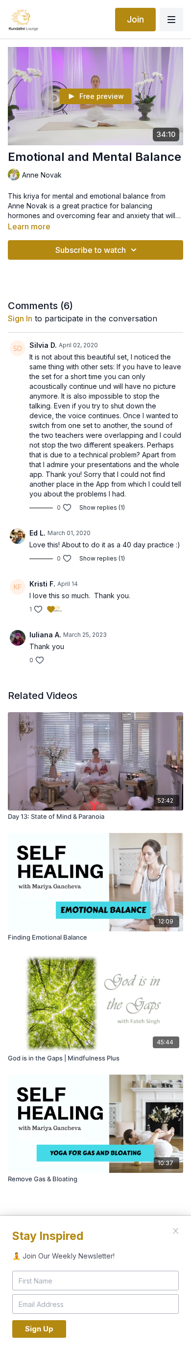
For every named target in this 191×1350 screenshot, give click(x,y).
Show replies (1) (102, 507)
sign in (20, 318)
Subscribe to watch (90, 250)
